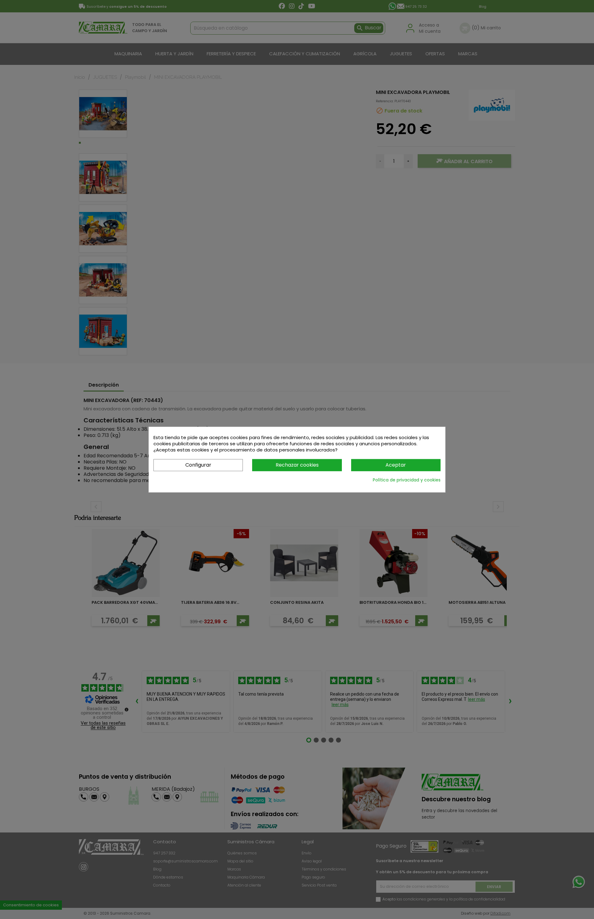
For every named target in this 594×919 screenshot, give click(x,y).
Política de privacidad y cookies (407, 479)
